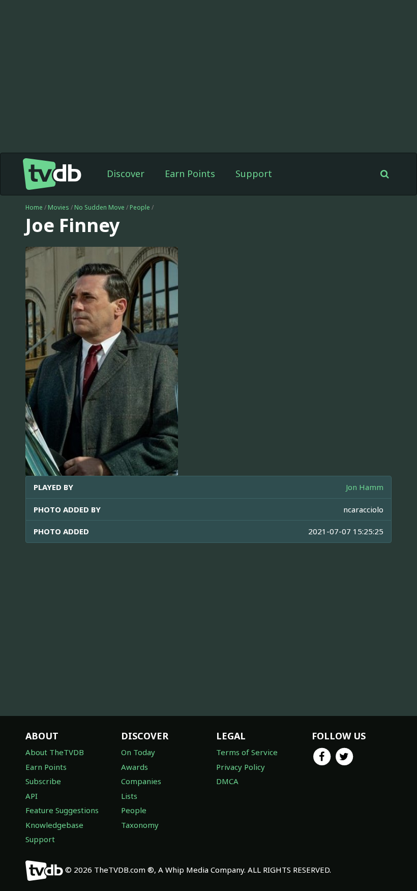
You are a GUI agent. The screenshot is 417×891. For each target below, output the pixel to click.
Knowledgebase (54, 825)
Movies (58, 207)
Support (253, 173)
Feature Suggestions (62, 810)
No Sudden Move (99, 207)
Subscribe (43, 781)
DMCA (227, 781)
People (140, 207)
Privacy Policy (240, 767)
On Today (138, 752)
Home (34, 207)
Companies (141, 781)
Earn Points (190, 173)
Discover (125, 173)
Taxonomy (140, 825)
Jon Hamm (364, 487)
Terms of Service (247, 752)
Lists (129, 796)
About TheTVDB (54, 752)
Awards (134, 767)
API (31, 796)
